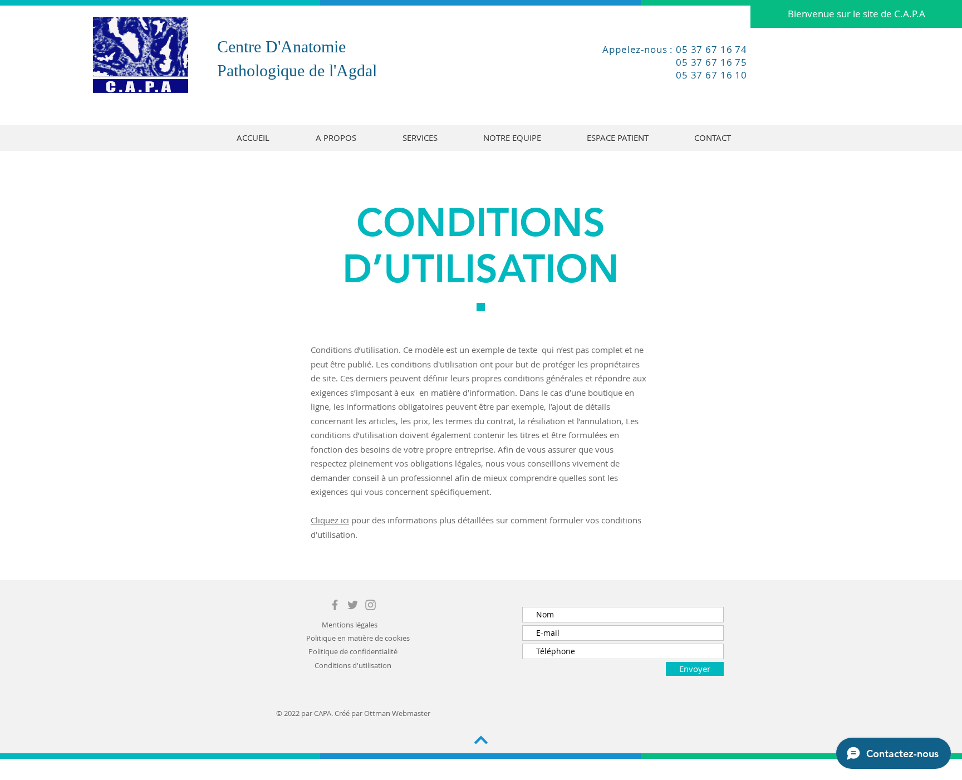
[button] (856, 14)
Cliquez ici (330, 520)
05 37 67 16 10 (711, 74)
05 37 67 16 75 (711, 62)
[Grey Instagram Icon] (370, 605)
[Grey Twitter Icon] (353, 605)
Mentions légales (349, 625)
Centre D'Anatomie (281, 46)
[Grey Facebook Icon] (335, 605)
